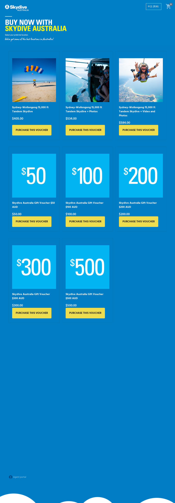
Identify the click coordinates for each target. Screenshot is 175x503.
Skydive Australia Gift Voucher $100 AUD (84, 205)
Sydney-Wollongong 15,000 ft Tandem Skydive (30, 109)
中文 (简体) (153, 6)
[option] (153, 6)
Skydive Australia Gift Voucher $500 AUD (84, 296)
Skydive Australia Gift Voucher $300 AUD (31, 296)
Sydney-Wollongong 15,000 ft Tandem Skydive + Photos (84, 109)
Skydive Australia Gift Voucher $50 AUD (33, 205)
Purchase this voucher (32, 130)
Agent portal (19, 477)
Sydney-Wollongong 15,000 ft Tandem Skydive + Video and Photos (137, 111)
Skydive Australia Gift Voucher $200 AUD (138, 205)
